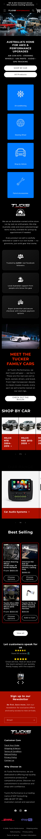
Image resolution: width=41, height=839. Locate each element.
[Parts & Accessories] (20, 185)
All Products (20, 74)
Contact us (9, 760)
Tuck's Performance (16, 828)
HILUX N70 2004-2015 (7, 442)
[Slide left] (15, 454)
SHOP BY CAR (20, 68)
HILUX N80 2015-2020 (27, 441)
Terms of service (13, 835)
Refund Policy (10, 754)
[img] (20, 650)
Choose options (11, 578)
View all (20, 633)
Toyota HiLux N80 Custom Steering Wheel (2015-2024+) (11, 606)
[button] (4, 10)
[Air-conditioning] (20, 97)
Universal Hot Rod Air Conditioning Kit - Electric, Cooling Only (29, 565)
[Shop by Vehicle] (20, 156)
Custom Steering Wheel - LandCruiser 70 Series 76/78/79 (11, 564)
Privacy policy (28, 832)
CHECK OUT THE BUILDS (20, 398)
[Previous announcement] (4, 4)
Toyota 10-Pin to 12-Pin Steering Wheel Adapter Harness (29, 606)
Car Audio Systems (15, 512)
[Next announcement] (36, 4)
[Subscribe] (34, 720)
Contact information (28, 835)
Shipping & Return (12, 748)
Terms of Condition (12, 751)
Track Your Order (11, 745)
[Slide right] (25, 454)
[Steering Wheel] (20, 127)
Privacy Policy (10, 757)
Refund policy (15, 832)
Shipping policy (32, 828)
